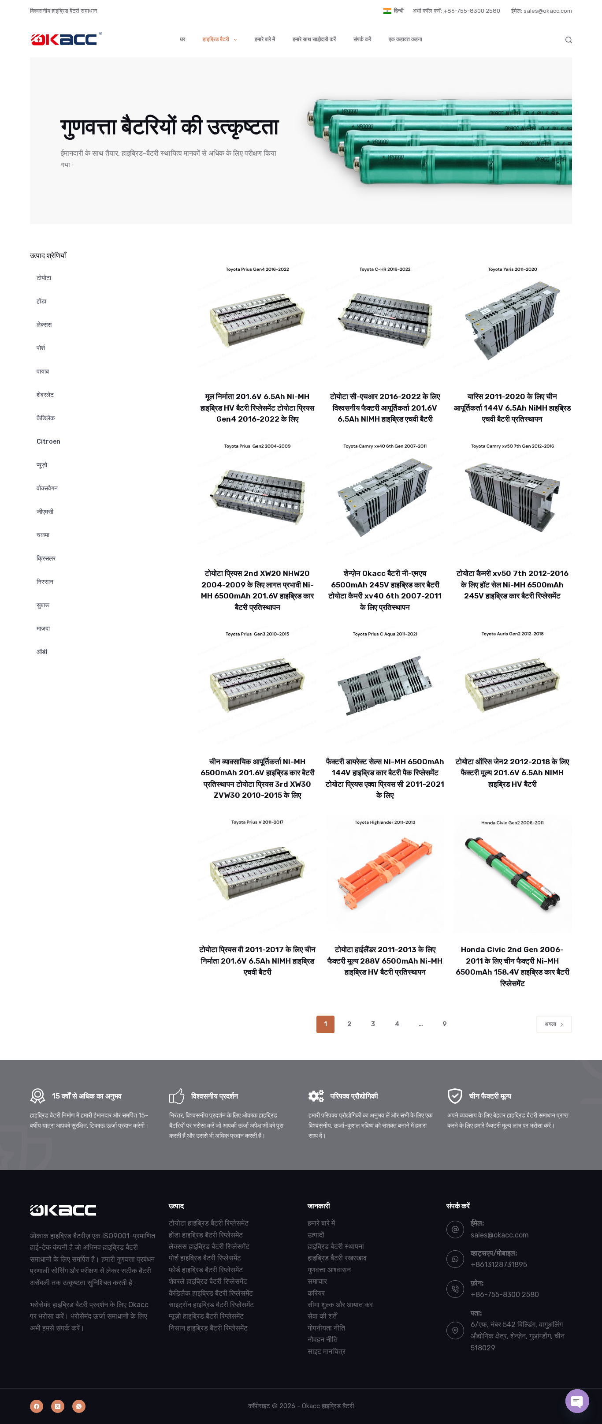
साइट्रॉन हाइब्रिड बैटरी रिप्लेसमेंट (211, 1305)
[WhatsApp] (78, 1406)
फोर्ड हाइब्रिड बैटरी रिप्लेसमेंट (206, 1270)
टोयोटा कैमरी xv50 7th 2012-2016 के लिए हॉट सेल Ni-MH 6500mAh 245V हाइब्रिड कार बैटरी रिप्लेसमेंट (513, 584)
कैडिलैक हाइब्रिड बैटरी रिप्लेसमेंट (211, 1293)
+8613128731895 (499, 1264)
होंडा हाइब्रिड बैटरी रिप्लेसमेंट (206, 1235)
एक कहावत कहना (405, 39)
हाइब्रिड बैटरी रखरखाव (337, 1258)
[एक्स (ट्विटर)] (57, 1406)
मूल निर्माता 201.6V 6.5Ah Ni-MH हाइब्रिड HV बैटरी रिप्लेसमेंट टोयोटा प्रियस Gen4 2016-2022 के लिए (257, 407)
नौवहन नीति (323, 1339)
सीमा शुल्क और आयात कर (340, 1305)
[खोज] (568, 40)
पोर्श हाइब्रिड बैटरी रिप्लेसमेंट (205, 1258)
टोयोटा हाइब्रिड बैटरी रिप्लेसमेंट (209, 1223)
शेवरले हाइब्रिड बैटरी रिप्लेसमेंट (208, 1281)
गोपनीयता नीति (326, 1328)
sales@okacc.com (500, 1235)
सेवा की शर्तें (322, 1316)
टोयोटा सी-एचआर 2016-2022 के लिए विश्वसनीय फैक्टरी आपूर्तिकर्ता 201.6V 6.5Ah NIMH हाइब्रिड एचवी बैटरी (385, 407)
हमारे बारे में (265, 39)
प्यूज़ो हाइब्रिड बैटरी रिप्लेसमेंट (206, 1316)
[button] (393, 11)
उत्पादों (316, 1235)
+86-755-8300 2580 (505, 1294)
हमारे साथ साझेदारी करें (314, 39)
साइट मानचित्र (327, 1351)
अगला (550, 1024)
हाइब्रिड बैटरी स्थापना (336, 1246)
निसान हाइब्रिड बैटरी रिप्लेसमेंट (208, 1328)
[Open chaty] (577, 1401)
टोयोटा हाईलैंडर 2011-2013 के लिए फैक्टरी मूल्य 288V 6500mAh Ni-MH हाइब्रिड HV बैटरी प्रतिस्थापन (384, 960)
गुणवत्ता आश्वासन (329, 1270)
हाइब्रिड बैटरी (216, 39)
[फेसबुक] (36, 1406)
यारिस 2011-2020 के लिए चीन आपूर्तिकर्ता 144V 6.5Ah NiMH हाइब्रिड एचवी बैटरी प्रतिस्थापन (512, 407)
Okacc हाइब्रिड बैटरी (328, 1406)
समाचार (317, 1281)
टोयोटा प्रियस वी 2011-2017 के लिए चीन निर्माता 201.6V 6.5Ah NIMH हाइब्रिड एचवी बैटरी (257, 960)
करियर (316, 1293)
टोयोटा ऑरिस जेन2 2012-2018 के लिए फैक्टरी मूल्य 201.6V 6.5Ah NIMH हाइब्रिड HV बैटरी (512, 773)
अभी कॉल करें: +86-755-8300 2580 (456, 10)
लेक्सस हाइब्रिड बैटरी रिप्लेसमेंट (209, 1246)
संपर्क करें (362, 39)
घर (182, 39)
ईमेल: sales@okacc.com (541, 10)
